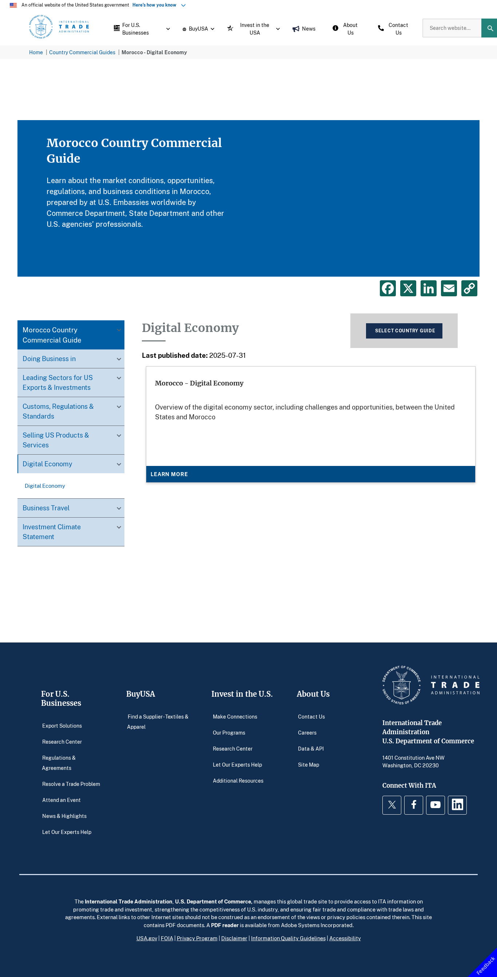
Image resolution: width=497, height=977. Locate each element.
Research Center (62, 741)
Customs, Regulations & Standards (58, 411)
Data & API (311, 748)
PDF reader (225, 925)
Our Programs (229, 732)
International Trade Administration (128, 901)
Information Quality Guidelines (288, 938)
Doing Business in (49, 359)
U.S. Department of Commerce (213, 901)
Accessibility (345, 938)
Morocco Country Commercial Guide (52, 335)
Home (36, 52)
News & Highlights (64, 815)
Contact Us (311, 716)
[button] (140, 28)
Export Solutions (62, 725)
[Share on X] (408, 288)
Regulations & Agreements (59, 762)
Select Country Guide (405, 330)
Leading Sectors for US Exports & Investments (58, 383)
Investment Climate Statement (52, 532)
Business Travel (46, 508)
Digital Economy (47, 464)
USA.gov (146, 938)
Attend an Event (61, 799)
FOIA (167, 938)
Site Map (308, 764)
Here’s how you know (156, 5)
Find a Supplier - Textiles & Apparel (157, 721)
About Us (313, 694)
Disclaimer (234, 938)
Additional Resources (238, 780)
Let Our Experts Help (66, 831)
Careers (307, 732)
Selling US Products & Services (56, 440)
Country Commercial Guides (82, 52)
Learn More (169, 474)
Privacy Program (197, 938)
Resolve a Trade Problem (71, 783)
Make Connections (235, 716)
